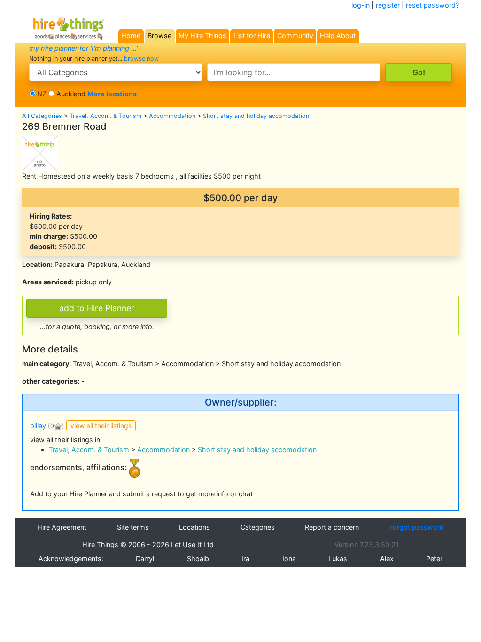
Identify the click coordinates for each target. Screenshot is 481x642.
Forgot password (416, 527)
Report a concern (332, 527)
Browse (159, 35)
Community (295, 35)
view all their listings (101, 426)
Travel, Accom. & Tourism (105, 115)
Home (130, 35)
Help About (338, 35)
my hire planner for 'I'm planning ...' (83, 48)
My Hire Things (202, 35)
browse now (141, 58)
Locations (194, 527)
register (388, 5)
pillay (38, 426)
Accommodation (172, 115)
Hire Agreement (61, 527)
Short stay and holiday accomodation (256, 115)
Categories (257, 527)
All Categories (42, 115)
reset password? (432, 5)
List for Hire (251, 35)
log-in (360, 5)
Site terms (133, 527)
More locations (112, 94)
